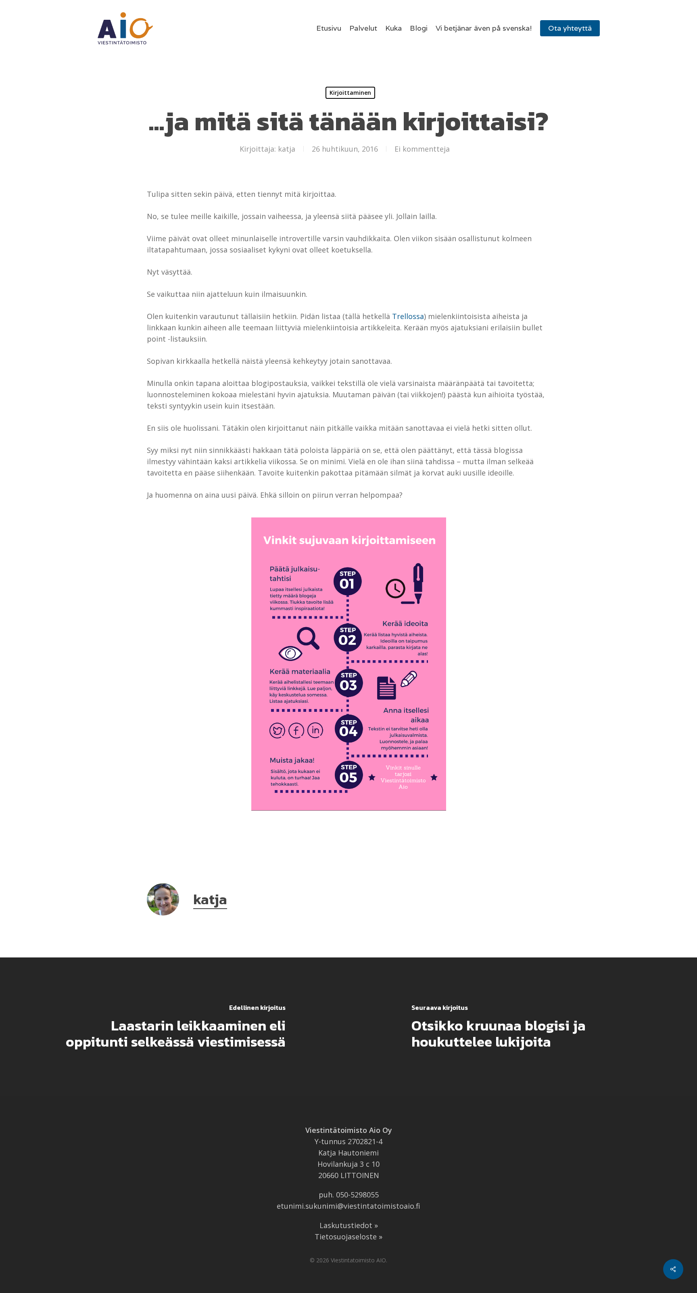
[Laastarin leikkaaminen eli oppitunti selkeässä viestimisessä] (174, 1026)
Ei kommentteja (422, 149)
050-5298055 (357, 1194)
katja (286, 149)
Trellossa (408, 316)
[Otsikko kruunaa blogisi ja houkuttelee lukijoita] (522, 1026)
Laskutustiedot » (348, 1225)
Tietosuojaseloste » (348, 1236)
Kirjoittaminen (350, 92)
